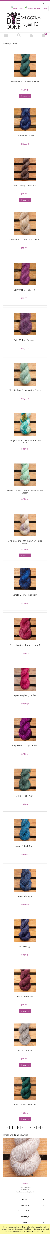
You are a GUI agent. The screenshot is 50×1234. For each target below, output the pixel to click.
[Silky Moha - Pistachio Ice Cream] (25, 374)
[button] (6, 35)
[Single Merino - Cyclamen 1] (25, 729)
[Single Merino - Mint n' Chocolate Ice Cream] (25, 475)
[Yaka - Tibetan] (25, 1034)
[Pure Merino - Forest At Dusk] (25, 65)
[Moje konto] (31, 35)
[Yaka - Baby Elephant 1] (25, 169)
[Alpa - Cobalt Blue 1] (25, 830)
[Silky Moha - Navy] (25, 119)
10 (38, 1127)
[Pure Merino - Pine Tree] (25, 1088)
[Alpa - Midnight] (25, 880)
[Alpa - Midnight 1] (25, 930)
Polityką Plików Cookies (9, 1229)
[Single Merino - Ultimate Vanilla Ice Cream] (25, 525)
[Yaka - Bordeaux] (25, 980)
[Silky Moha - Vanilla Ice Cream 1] (25, 223)
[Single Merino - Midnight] (25, 579)
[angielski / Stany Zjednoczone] (36, 8)
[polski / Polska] (17, 8)
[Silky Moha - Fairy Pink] (25, 274)
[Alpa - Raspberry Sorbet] (25, 679)
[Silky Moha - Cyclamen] (25, 324)
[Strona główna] (25, 20)
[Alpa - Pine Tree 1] (25, 780)
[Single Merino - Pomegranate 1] (25, 629)
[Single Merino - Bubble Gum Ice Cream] (25, 424)
